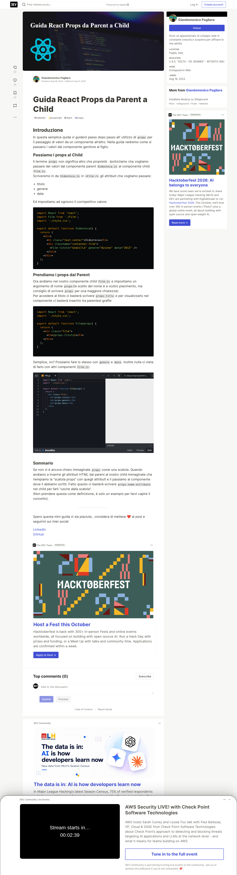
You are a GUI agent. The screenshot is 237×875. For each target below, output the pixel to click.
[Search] (24, 5)
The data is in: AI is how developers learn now (87, 784)
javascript (55, 117)
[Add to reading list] (15, 94)
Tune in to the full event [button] (174, 854)
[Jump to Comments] (15, 82)
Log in (194, 4)
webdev (40, 117)
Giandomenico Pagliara (55, 77)
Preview (63, 699)
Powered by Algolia (117, 4)
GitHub (38, 534)
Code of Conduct (84, 709)
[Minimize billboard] (229, 799)
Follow (197, 28)
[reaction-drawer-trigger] (15, 69)
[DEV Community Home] (14, 4)
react (68, 117)
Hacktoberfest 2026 (181, 202)
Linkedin (39, 529)
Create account (213, 4)
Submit (46, 699)
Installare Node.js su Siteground (188, 101)
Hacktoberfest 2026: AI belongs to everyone (191, 182)
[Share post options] (15, 117)
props (79, 117)
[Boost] (15, 105)
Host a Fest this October (61, 624)
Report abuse (105, 709)
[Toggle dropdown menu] (151, 545)
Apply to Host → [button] (46, 655)
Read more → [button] (180, 222)
